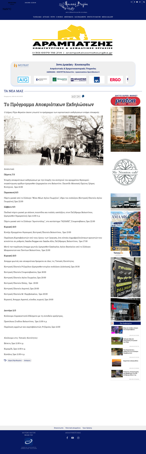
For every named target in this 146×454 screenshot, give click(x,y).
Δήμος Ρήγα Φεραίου (15, 360)
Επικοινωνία (58, 428)
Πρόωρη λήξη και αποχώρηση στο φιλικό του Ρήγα (130, 340)
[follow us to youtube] (137, 1)
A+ (73, 97)
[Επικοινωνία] (131, 1)
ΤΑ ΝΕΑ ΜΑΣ (37, 17)
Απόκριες (27, 360)
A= (79, 96)
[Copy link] (83, 96)
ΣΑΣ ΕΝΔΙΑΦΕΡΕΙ (80, 17)
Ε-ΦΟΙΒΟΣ (59, 17)
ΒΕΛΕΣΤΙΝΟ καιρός (12, 7)
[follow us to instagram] (140, 1)
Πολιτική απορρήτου (73, 428)
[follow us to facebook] (134, 1)
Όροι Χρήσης (87, 428)
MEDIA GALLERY (107, 17)
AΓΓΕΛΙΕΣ (46, 17)
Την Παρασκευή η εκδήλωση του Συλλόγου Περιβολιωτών (130, 351)
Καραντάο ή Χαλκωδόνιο (130, 361)
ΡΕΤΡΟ (53, 17)
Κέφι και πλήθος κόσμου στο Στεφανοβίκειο (130, 328)
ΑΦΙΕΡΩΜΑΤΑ (68, 17)
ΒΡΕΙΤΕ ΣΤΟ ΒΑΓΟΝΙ (94, 17)
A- (76, 96)
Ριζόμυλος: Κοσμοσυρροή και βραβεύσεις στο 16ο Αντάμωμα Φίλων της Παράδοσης (131, 374)
